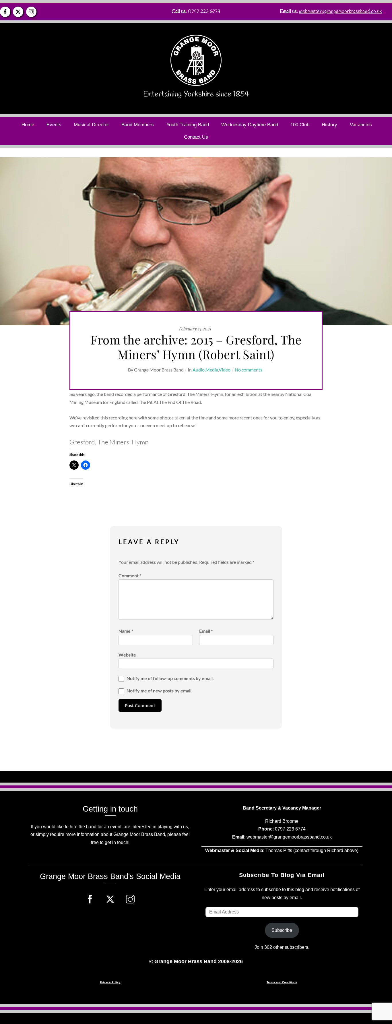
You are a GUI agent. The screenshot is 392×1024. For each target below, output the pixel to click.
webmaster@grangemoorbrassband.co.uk (340, 11)
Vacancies (361, 124)
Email (206, 631)
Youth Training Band (187, 124)
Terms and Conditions (282, 982)
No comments (248, 369)
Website (127, 654)
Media (211, 369)
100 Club (299, 124)
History (329, 124)
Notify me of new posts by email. (160, 690)
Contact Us (196, 137)
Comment (130, 575)
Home (28, 124)
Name (126, 631)
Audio (199, 369)
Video (224, 369)
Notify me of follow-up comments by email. (170, 678)
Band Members (137, 124)
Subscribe (281, 930)
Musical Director (91, 124)
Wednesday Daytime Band (249, 124)
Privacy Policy (110, 982)
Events (53, 124)
